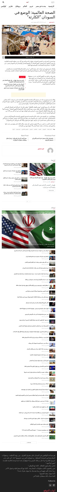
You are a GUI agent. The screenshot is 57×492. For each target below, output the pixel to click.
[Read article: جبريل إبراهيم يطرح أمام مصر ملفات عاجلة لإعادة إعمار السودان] (24, 186)
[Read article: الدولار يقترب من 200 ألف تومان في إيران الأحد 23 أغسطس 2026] (52, 339)
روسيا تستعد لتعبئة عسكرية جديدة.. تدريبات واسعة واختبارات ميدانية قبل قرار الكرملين (31, 273)
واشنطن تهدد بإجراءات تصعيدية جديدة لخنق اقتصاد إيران (37, 256)
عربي (31, 6)
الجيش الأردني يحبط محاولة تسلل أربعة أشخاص (39, 360)
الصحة (40, 129)
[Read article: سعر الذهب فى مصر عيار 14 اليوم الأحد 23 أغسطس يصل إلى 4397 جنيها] (52, 449)
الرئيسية (51, 6)
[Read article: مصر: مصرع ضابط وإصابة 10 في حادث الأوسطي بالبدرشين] (52, 316)
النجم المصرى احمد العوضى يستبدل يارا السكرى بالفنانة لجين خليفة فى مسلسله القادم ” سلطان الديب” (28, 459)
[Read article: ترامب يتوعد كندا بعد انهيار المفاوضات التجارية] (52, 356)
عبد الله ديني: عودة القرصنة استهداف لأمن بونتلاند (38, 343)
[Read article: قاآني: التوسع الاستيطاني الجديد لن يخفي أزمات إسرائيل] (52, 304)
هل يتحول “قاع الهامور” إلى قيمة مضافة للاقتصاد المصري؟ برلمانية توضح (34, 320)
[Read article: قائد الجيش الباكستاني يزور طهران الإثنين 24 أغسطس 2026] (52, 368)
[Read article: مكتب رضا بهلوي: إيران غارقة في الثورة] (52, 408)
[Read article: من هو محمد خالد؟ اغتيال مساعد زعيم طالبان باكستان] (52, 350)
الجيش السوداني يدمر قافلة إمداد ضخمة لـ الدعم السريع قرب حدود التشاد (34, 412)
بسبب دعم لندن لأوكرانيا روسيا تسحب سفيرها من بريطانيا (37, 279)
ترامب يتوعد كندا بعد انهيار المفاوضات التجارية (39, 354)
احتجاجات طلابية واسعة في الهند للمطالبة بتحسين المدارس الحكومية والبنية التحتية (32, 395)
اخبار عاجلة (49, 129)
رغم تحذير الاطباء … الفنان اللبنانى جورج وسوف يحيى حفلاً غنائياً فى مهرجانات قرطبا (32, 476)
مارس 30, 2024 (43, 22)
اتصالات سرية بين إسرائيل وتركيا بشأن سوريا (39, 383)
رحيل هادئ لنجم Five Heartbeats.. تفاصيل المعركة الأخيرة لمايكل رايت (34, 464)
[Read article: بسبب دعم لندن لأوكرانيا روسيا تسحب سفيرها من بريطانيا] (52, 281)
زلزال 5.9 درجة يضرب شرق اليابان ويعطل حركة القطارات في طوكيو (35, 401)
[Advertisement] (28, 95)
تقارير (11, 6)
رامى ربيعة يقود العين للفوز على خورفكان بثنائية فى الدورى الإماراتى (35, 441)
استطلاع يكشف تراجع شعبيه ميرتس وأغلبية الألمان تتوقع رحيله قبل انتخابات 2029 (32, 285)
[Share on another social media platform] (3, 57)
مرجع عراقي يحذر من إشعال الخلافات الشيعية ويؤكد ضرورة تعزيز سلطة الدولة (33, 297)
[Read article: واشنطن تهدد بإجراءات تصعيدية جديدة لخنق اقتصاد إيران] (24, 172)
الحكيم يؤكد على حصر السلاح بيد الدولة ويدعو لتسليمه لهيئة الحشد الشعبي (34, 325)
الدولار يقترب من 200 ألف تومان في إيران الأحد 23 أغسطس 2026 (35, 337)
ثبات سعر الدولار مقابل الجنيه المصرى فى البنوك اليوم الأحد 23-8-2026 (34, 453)
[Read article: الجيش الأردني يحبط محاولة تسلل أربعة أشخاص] (52, 362)
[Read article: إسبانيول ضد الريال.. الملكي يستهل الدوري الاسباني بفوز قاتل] (52, 420)
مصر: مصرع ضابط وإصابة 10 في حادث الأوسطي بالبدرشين (37, 314)
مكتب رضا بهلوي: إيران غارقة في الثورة (41, 406)
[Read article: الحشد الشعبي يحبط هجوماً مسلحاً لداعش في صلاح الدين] (52, 293)
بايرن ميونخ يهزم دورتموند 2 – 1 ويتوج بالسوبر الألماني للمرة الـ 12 (35, 430)
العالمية (35, 129)
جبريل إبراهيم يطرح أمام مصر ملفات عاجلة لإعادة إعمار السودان (35, 268)
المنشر (31, 129)
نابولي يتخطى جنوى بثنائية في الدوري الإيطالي (39, 424)
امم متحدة (18, 129)
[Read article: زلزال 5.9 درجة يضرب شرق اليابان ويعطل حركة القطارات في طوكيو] (52, 402)
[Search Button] (3, 2)
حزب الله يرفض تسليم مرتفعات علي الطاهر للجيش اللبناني (37, 262)
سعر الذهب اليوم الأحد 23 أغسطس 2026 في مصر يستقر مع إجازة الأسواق (34, 487)
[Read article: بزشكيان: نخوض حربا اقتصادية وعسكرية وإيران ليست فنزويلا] (52, 374)
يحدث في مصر (41, 6)
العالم (25, 6)
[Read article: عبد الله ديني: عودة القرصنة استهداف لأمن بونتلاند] (52, 345)
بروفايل (17, 6)
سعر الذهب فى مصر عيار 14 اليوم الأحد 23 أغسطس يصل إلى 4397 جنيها (34, 447)
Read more (50, 190)
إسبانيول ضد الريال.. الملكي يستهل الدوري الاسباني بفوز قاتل (36, 418)
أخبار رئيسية (36, 22)
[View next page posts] (27, 202)
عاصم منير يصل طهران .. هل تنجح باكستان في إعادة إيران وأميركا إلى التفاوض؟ (37, 244)
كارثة (14, 129)
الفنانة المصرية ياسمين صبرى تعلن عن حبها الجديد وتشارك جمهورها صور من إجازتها (32, 470)
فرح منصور (51, 22)
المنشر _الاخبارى (25, 129)
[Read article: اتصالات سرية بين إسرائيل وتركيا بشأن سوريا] (52, 385)
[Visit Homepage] (27, 2)
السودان (44, 129)
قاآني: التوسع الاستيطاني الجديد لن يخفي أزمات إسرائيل (37, 302)
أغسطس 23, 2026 (46, 181)
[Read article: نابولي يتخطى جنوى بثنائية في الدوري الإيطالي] (52, 426)
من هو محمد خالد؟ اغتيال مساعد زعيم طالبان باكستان (38, 349)
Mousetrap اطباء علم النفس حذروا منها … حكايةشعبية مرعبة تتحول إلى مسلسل (32, 482)
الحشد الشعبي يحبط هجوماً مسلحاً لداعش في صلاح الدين (37, 291)
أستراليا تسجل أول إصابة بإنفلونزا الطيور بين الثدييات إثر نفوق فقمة (35, 389)
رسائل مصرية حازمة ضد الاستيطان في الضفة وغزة (38, 378)
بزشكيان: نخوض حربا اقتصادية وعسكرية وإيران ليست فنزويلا (36, 372)
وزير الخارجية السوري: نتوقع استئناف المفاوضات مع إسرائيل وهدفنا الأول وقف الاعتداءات (31, 331)
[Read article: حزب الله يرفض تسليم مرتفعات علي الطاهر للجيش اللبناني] (24, 179)
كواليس (3, 6)
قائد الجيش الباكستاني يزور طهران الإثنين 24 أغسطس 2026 (36, 366)
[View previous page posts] (30, 202)
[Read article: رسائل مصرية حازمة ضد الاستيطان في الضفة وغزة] (52, 379)
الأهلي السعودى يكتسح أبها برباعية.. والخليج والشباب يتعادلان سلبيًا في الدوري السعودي (31, 435)
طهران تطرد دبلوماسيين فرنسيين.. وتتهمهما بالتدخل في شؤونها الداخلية (34, 308)
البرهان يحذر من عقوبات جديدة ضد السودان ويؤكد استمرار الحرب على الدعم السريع (31, 250)
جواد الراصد (52, 181)
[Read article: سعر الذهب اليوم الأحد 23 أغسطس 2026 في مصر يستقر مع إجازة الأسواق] (52, 489)
